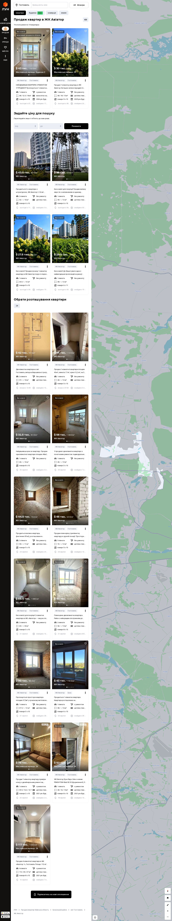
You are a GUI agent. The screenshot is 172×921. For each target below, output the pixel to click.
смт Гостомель (77, 910)
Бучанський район (60, 910)
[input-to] (51, 126)
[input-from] (26, 126)
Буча (69, 693)
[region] (131, 460)
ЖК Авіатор (22, 80)
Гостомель (34, 80)
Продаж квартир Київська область (35, 910)
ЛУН (15, 910)
